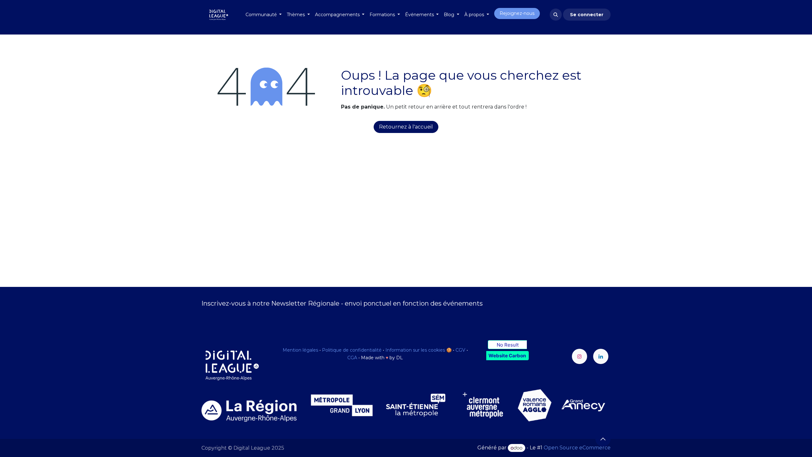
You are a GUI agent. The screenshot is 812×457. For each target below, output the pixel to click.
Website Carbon (507, 356)
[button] (556, 15)
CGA (352, 358)
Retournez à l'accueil (406, 127)
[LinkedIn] (601, 356)
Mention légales (300, 350)
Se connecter (586, 14)
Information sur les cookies (415, 350)
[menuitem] (264, 15)
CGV (460, 350)
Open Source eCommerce (577, 448)
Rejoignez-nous (517, 13)
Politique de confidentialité (352, 350)
